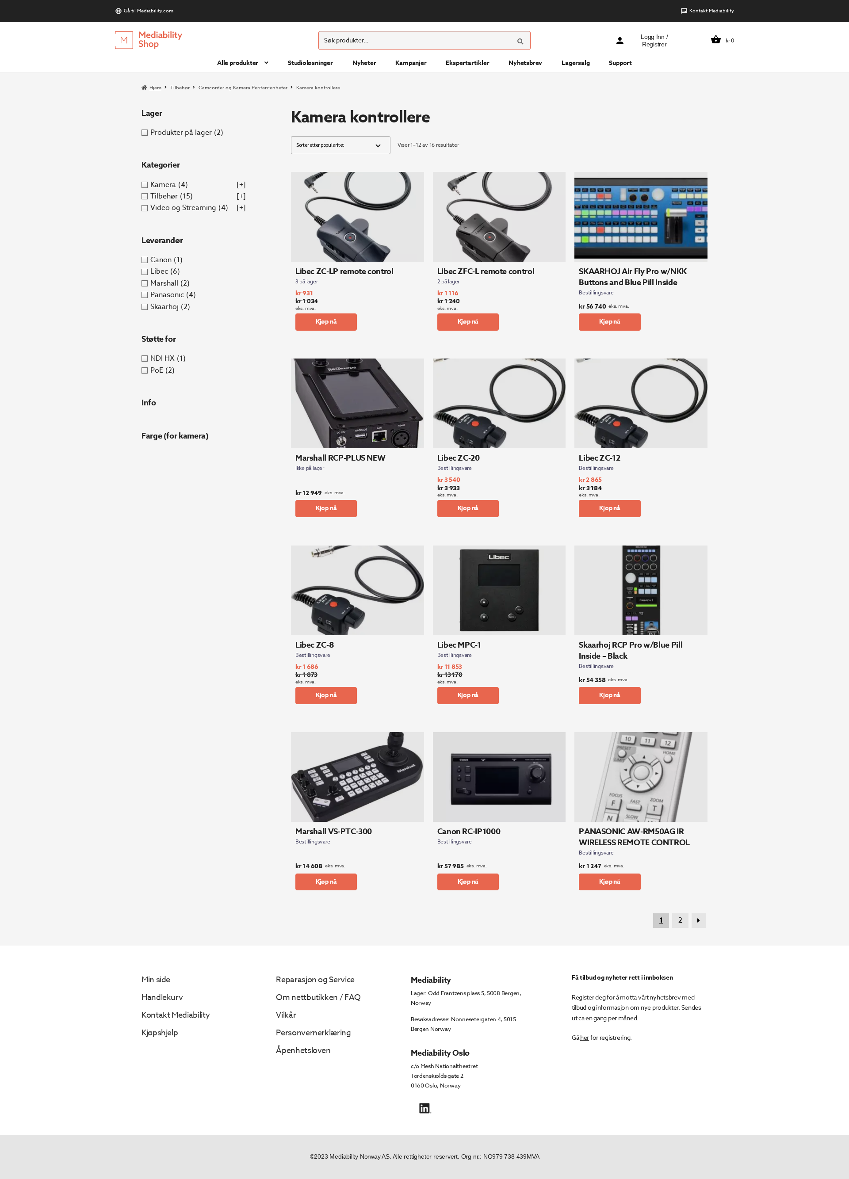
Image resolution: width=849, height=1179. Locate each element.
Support (620, 63)
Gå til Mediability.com (148, 11)
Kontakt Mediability (711, 11)
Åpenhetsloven (303, 1051)
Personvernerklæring (313, 1033)
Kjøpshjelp (160, 1033)
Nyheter (364, 63)
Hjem (155, 88)
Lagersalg (575, 63)
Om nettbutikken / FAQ (318, 997)
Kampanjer (410, 63)
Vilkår (286, 1015)
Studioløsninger (310, 63)
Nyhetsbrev (525, 63)
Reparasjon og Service (315, 980)
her (584, 1037)
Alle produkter (237, 63)
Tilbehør (180, 88)
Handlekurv (162, 997)
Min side (156, 980)
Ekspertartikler (467, 63)
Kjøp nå (326, 321)
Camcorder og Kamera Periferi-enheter (243, 88)
